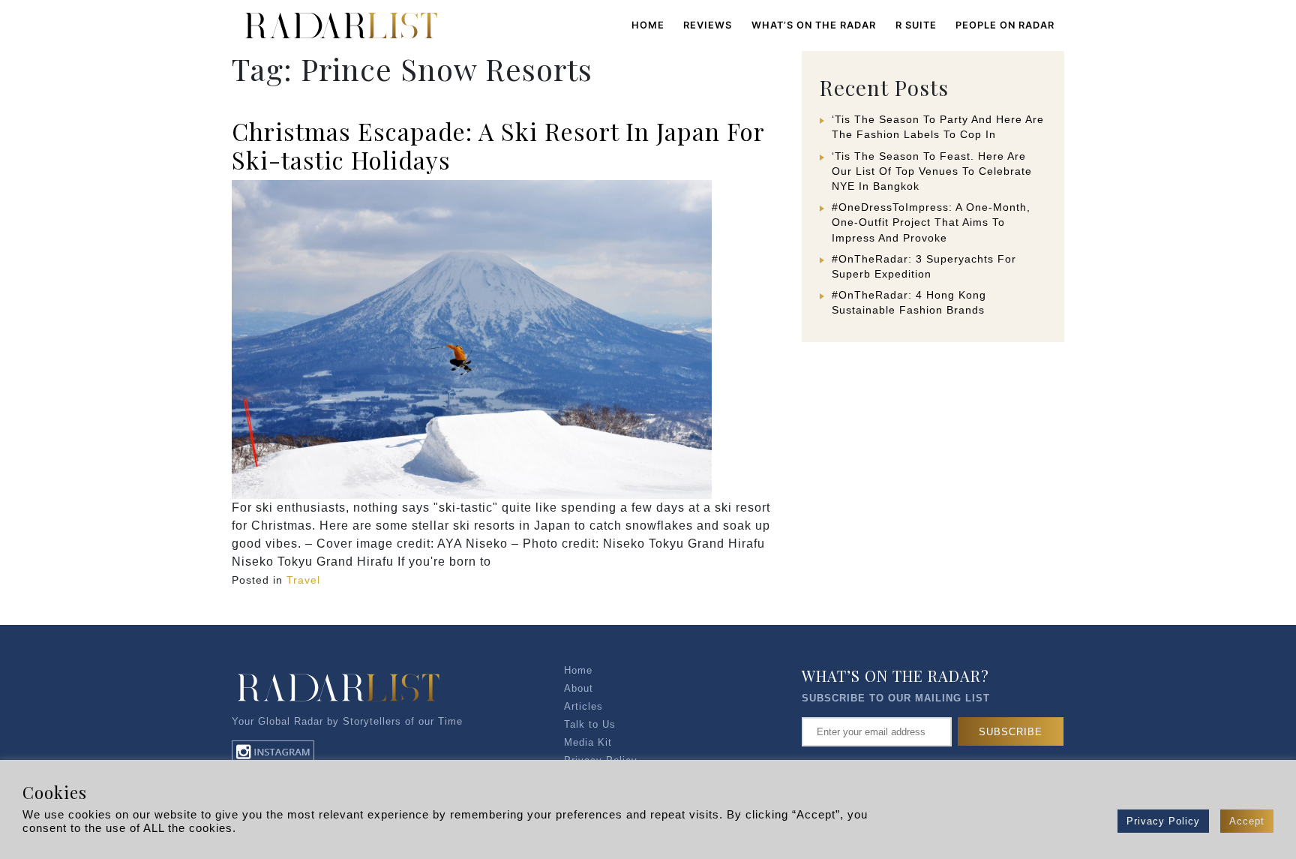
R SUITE (916, 25)
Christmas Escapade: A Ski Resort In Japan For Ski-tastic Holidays (498, 145)
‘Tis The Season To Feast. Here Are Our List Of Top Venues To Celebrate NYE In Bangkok (932, 171)
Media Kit (588, 742)
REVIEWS (707, 25)
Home (648, 25)
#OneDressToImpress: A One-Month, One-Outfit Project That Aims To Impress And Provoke (931, 222)
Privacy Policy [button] (1163, 821)
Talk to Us (590, 724)
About (578, 688)
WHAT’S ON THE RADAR (814, 25)
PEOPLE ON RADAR (1005, 25)
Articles (583, 706)
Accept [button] (1246, 821)
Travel (303, 580)
